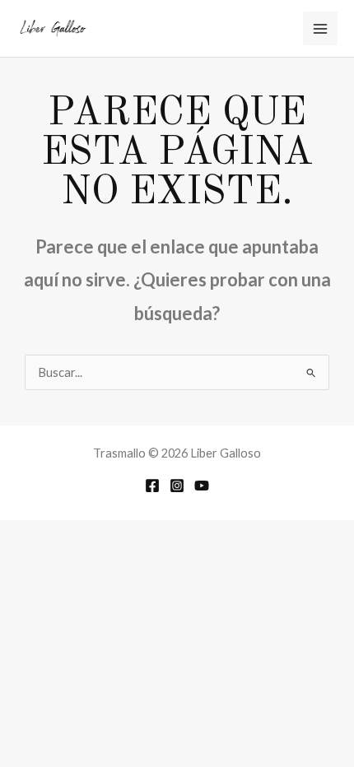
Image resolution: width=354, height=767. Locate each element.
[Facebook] (152, 485)
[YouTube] (201, 485)
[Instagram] (177, 485)
